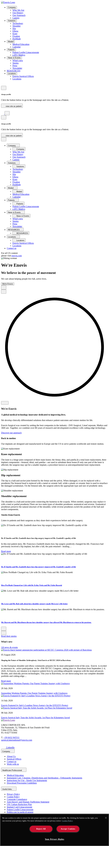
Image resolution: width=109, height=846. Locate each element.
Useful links (7, 789)
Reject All (41, 829)
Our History (17, 13)
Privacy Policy (13, 794)
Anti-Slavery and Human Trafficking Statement (28, 802)
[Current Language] (3, 88)
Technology (17, 23)
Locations (12, 73)
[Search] (2, 110)
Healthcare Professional (12, 770)
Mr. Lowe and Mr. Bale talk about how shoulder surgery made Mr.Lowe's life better (34, 604)
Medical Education (20, 44)
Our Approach (18, 15)
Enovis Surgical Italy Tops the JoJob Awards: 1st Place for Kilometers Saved (35, 717)
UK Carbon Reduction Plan (19, 804)
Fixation (16, 36)
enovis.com (16, 255)
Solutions (12, 21)
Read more (6, 551)
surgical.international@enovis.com (16, 740)
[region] (54, 830)
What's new (17, 60)
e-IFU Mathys (18, 55)
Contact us (11, 248)
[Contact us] (2, 84)
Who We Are (18, 10)
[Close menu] (3, 139)
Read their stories (9, 636)
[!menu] (7, 113)
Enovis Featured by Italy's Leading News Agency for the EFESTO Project (34, 705)
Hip (14, 28)
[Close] (106, 818)
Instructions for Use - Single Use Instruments (27, 780)
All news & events (9, 647)
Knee (14, 33)
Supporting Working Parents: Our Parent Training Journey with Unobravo (34, 693)
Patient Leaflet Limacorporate (25, 52)
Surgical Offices (14, 759)
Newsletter (17, 68)
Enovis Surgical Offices (23, 76)
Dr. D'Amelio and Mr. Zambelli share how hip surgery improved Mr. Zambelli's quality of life (38, 567)
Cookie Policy (13, 797)
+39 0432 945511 (11, 737)
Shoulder (16, 26)
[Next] (3, 292)
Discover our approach (11, 433)
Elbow (15, 31)
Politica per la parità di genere (20, 812)
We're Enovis (7, 284)
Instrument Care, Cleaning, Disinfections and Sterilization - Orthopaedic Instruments (44, 778)
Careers (15, 18)
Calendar (16, 47)
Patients (11, 50)
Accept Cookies (68, 829)
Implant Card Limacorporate (19, 807)
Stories (15, 63)
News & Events (14, 58)
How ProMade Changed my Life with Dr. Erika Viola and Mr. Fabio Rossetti (31, 585)
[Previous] (3, 287)
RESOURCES (13, 71)
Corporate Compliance (17, 799)
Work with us (13, 764)
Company (12, 7)
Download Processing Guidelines (22, 783)
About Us (11, 756)
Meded (10, 42)
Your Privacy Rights (54, 839)
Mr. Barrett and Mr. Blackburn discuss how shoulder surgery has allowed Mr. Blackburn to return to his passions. (46, 622)
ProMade (16, 39)
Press (14, 65)
